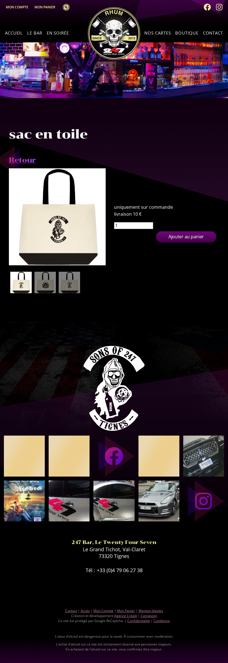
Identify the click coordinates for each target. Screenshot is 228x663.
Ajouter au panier (186, 237)
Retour (22, 160)
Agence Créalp (125, 615)
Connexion (149, 615)
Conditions (161, 620)
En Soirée (58, 33)
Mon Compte (17, 7)
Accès (64, 7)
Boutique (186, 33)
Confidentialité (138, 620)
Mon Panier (46, 7)
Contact (213, 33)
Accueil (14, 33)
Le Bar (34, 33)
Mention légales (150, 610)
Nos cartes (157, 33)
